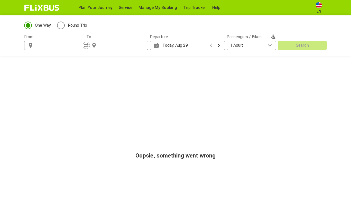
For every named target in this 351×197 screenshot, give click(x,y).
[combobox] (60, 45)
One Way (43, 25)
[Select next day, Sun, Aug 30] (219, 45)
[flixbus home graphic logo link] (42, 7)
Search (302, 45)
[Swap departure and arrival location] (86, 45)
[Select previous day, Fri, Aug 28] (211, 45)
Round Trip (77, 25)
